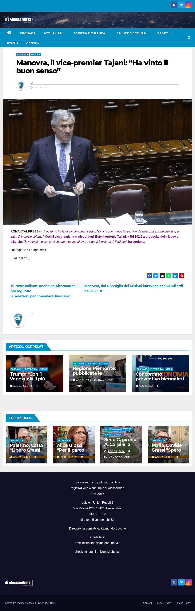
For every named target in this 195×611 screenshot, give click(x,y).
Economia (22, 54)
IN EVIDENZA (31, 369)
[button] (189, 37)
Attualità (53, 33)
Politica (35, 54)
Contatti (147, 602)
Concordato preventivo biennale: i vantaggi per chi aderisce (160, 381)
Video (169, 369)
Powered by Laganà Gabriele (19, 602)
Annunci (33, 42)
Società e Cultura (89, 33)
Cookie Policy (183, 602)
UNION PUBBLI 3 (46, 602)
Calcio (109, 435)
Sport (163, 33)
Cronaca (28, 33)
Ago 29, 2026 (21, 457)
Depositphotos (110, 551)
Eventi (12, 42)
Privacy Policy (164, 602)
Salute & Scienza (132, 33)
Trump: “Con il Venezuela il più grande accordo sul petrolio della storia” (32, 381)
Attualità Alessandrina (118, 429)
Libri (105, 363)
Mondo (43, 369)
